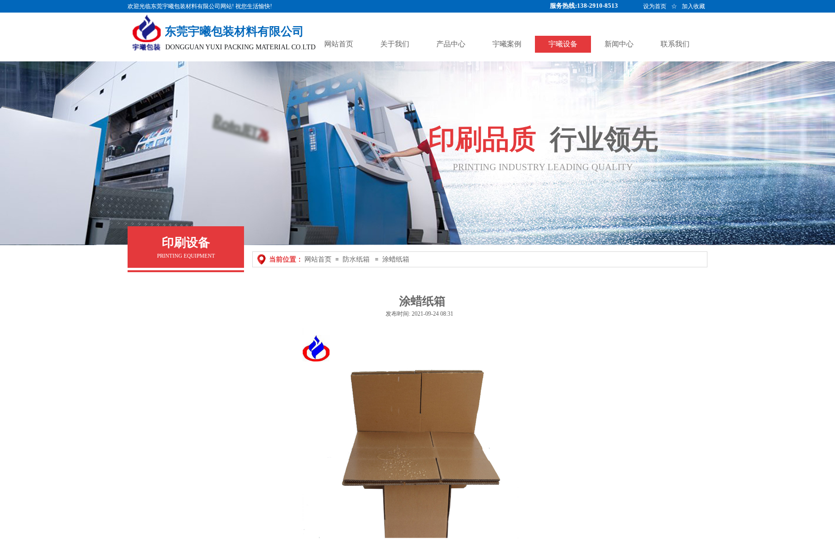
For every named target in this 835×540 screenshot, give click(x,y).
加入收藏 (693, 6)
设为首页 (654, 6)
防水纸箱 (356, 259)
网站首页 (317, 259)
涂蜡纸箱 (395, 259)
